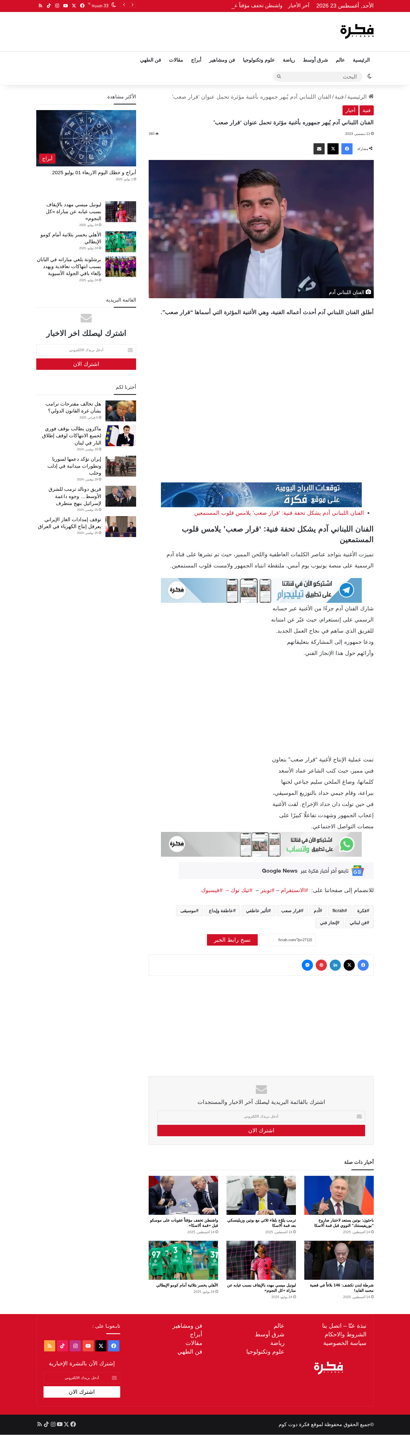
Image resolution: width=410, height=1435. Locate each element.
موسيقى (188, 910)
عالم (340, 60)
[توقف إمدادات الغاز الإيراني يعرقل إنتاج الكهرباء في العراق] (120, 526)
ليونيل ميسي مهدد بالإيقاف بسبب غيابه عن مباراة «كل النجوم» (73, 211)
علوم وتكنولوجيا (259, 60)
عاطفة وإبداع (221, 910)
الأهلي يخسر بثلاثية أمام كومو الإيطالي (187, 1285)
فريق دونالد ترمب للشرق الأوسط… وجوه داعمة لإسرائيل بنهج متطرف (75, 496)
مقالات (176, 60)
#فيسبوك (212, 890)
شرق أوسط (315, 60)
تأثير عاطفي (257, 910)
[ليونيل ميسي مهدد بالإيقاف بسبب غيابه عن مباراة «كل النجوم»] (261, 1260)
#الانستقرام (295, 890)
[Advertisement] (148, 30)
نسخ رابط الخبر (232, 940)
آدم (317, 910)
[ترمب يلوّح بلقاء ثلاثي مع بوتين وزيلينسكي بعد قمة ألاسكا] (261, 1195)
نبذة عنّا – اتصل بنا (344, 1325)
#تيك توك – (237, 890)
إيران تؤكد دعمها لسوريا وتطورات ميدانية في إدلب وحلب (74, 466)
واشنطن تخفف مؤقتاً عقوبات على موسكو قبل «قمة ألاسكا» (220, 5)
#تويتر (267, 890)
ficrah (338, 910)
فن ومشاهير (222, 60)
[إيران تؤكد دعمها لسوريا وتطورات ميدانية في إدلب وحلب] (120, 466)
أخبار (350, 110)
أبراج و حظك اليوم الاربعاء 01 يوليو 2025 (94, 172)
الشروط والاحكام (345, 1334)
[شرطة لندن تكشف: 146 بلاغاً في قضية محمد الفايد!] (339, 1260)
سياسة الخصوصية (344, 1343)
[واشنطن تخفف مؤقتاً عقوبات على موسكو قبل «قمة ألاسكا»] (183, 1195)
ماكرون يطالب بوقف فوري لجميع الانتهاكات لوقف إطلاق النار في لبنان (71, 435)
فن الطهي (150, 60)
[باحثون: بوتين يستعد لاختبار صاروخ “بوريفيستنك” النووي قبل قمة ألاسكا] (339, 1195)
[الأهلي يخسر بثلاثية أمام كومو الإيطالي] (183, 1260)
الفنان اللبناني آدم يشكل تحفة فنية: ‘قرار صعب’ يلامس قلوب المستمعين (279, 513)
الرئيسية (361, 60)
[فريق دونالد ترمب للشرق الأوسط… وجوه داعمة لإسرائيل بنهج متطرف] (120, 496)
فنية (339, 97)
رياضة (289, 60)
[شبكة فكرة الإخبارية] (357, 31)
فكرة (362, 910)
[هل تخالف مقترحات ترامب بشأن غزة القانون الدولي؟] (120, 410)
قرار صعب (291, 910)
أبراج (196, 60)
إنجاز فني (328, 922)
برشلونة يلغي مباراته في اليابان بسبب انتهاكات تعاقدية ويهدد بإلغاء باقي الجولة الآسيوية (69, 266)
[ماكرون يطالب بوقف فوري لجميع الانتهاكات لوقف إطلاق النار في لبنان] (120, 435)
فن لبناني (358, 922)
